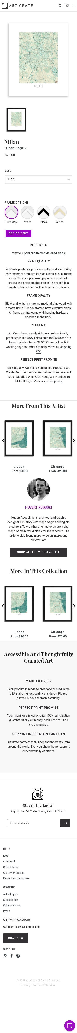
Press (6, 911)
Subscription (10, 899)
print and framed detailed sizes (44, 253)
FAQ (5, 855)
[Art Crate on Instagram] (5, 956)
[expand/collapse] (74, 6)
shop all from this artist (38, 552)
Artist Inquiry (10, 894)
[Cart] (67, 6)
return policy (54, 381)
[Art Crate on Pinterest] (17, 956)
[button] (72, 440)
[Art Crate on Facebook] (11, 956)
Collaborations (11, 905)
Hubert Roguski (16, 148)
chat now (15, 938)
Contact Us (9, 861)
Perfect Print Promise (16, 878)
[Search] (60, 6)
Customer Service (13, 872)
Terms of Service (44, 985)
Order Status (10, 867)
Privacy (25, 985)
